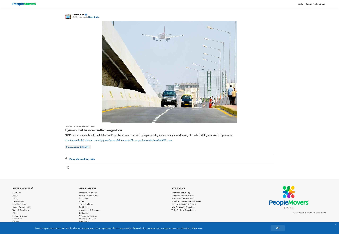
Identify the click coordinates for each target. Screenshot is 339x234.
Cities (81, 201)
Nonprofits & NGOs (87, 219)
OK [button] (277, 228)
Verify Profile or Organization (183, 210)
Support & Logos (19, 216)
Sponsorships (18, 201)
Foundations (84, 221)
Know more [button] (197, 228)
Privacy (15, 213)
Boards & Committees (88, 195)
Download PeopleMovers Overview (186, 201)
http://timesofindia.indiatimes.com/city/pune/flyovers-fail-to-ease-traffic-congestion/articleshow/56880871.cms (118, 140)
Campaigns (84, 198)
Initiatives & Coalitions (88, 192)
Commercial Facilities (88, 216)
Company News (19, 204)
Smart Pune (78, 14)
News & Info (93, 17)
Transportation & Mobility (77, 147)
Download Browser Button (182, 195)
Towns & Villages (86, 204)
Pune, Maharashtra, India (82, 159)
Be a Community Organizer (182, 207)
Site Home (16, 192)
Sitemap (15, 221)
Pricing (15, 198)
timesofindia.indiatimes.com (80, 126)
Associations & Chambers (89, 210)
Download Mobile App (181, 192)
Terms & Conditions (20, 210)
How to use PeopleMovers (183, 198)
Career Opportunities (21, 207)
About (15, 195)
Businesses (83, 213)
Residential (83, 207)
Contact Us (17, 219)
